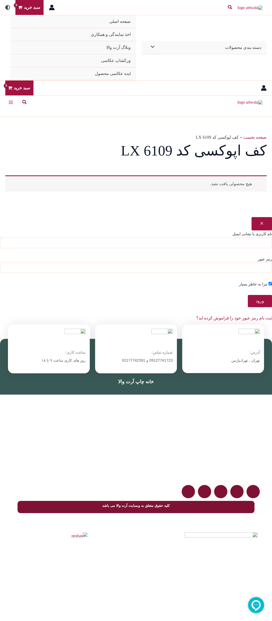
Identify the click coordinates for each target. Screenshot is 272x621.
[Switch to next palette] (7, 7)
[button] (229, 7)
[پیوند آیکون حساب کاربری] (52, 7)
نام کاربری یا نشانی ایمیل (252, 234)
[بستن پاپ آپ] (262, 223)
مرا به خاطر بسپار (254, 284)
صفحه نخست (255, 137)
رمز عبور (265, 259)
